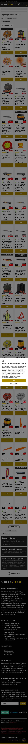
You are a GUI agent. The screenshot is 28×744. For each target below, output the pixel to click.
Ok (14, 380)
